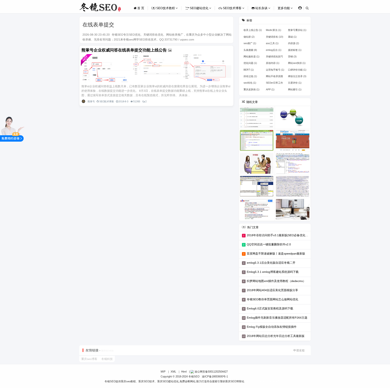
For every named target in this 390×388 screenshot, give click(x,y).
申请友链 (299, 350)
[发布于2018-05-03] (293, 163)
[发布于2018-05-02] (257, 163)
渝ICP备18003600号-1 (215, 376)
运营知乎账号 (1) (275, 69)
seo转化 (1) (250, 82)
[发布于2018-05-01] (293, 140)
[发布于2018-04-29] (257, 117)
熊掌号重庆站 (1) (297, 30)
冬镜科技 (107, 359)
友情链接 (92, 350)
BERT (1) (249, 69)
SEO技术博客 (232, 8)
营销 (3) (292, 56)
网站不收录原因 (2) (274, 77)
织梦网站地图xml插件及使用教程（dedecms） (276, 281)
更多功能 (284, 8)
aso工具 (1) (272, 43)
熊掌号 (91, 101)
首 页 (140, 8)
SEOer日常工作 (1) (274, 83)
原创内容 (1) (272, 63)
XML (173, 371)
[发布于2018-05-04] (257, 209)
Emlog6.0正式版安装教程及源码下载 (270, 308)
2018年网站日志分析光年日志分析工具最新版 (275, 336)
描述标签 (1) (294, 50)
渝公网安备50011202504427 (211, 371)
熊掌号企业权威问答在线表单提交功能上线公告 (124, 50)
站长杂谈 (261, 8)
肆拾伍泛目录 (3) (297, 76)
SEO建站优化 (199, 8)
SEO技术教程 (165, 8)
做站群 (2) (249, 36)
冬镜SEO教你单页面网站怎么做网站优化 (272, 299)
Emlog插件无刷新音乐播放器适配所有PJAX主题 (277, 317)
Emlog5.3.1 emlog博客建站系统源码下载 (273, 271)
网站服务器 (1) (251, 56)
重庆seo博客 (89, 359)
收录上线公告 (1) (253, 30)
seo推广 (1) (250, 43)
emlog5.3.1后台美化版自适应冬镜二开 (271, 262)
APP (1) (270, 89)
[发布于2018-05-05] (293, 209)
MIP (163, 371)
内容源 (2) (293, 43)
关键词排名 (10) (274, 36)
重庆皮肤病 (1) (251, 89)
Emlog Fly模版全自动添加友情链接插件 (272, 326)
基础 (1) (292, 36)
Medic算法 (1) (273, 30)
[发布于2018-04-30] (293, 117)
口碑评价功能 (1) (297, 69)
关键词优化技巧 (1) (274, 57)
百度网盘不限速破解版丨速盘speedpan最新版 (276, 253)
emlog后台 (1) (273, 50)
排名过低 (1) (250, 76)
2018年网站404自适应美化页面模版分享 (272, 290)
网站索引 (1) (294, 89)
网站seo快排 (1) (297, 63)
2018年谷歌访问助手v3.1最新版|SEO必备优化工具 (279, 235)
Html (184, 371)
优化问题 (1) (250, 63)
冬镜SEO (193, 376)
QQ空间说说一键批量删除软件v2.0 (269, 244)
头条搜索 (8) (250, 50)
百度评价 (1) (294, 82)
